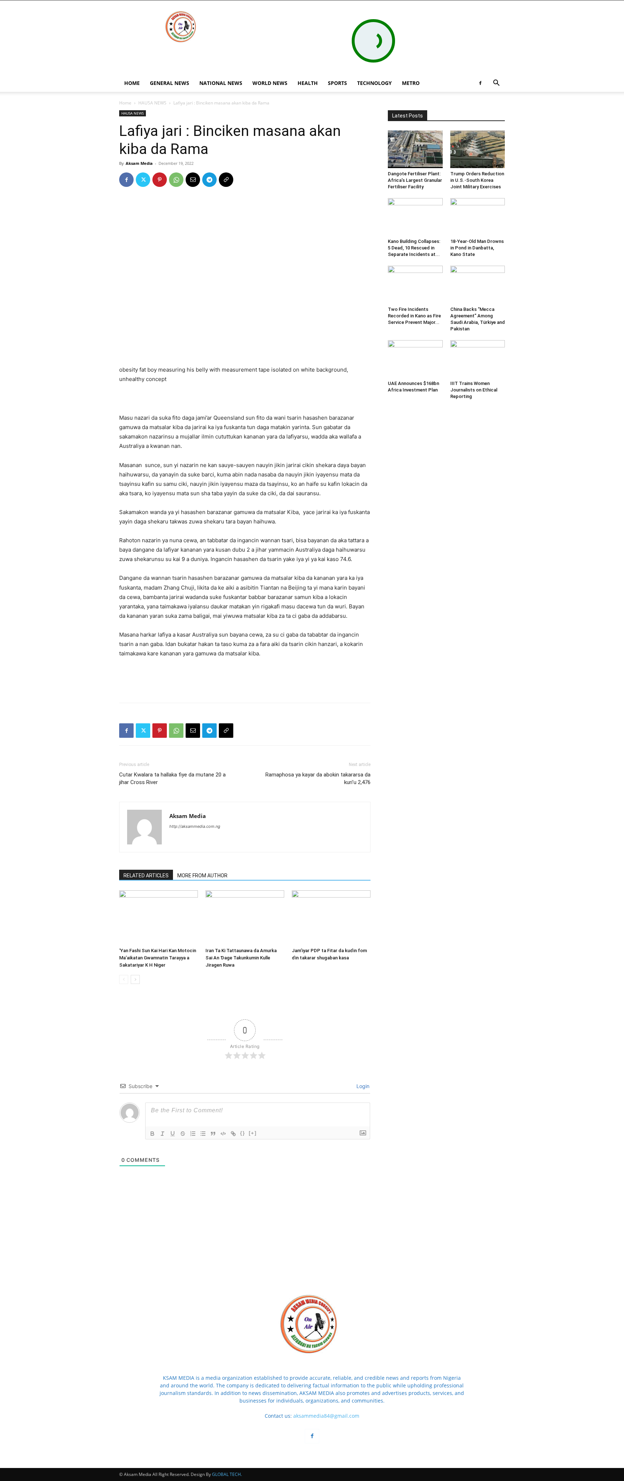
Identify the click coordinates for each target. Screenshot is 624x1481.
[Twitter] (143, 179)
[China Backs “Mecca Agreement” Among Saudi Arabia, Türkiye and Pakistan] (477, 284)
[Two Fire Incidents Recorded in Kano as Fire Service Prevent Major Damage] (415, 284)
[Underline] (173, 1133)
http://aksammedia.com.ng (194, 826)
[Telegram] (209, 179)
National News (220, 83)
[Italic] (162, 1133)
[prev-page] (123, 979)
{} (242, 1133)
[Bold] (152, 1133)
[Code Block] (223, 1133)
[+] (253, 1133)
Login (362, 1086)
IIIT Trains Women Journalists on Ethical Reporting (473, 390)
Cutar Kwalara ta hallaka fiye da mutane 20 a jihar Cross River (172, 778)
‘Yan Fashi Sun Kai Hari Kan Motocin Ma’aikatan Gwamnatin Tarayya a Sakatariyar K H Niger (157, 958)
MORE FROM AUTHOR (202, 875)
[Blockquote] (213, 1133)
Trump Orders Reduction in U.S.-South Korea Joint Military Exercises (477, 180)
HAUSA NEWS (152, 103)
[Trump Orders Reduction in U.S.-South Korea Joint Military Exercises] (477, 149)
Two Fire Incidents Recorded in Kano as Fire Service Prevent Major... (414, 316)
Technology (374, 83)
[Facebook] (480, 83)
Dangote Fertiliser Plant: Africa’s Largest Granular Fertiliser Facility (415, 180)
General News (169, 83)
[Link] (233, 1133)
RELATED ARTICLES (146, 875)
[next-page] (135, 979)
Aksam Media (139, 163)
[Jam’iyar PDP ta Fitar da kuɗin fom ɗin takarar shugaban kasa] (331, 917)
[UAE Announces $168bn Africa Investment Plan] (415, 359)
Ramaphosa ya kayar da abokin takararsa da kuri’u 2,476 (317, 778)
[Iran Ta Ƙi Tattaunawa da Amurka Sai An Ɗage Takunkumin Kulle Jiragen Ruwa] (244, 917)
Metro (411, 83)
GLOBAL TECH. (227, 1474)
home (132, 83)
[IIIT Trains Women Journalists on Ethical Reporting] (477, 359)
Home (125, 103)
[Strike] (183, 1133)
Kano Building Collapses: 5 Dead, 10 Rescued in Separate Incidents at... (414, 248)
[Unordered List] (203, 1133)
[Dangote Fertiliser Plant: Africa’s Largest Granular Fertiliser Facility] (415, 149)
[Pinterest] (159, 179)
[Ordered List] (193, 1133)
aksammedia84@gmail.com (326, 1415)
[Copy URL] (226, 179)
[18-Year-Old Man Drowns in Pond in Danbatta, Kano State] (477, 217)
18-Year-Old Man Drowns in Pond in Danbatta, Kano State (477, 248)
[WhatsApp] (176, 179)
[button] (496, 83)
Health (308, 83)
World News (269, 83)
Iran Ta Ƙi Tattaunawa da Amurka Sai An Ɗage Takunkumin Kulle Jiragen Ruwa (241, 958)
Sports (337, 83)
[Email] (193, 179)
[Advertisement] (244, 395)
